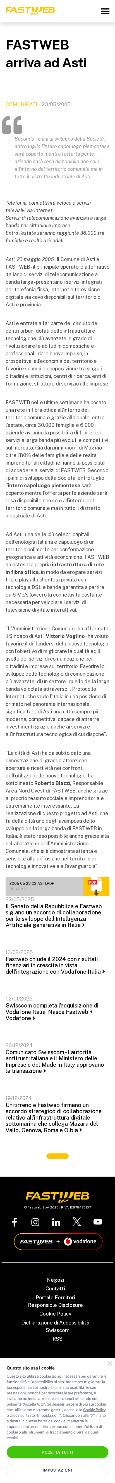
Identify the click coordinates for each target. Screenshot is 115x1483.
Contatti (55, 1289)
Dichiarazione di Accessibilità (55, 1323)
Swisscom (58, 1330)
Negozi (55, 1280)
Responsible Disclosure (55, 1305)
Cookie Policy (55, 1314)
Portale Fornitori (55, 1297)
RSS (57, 1339)
